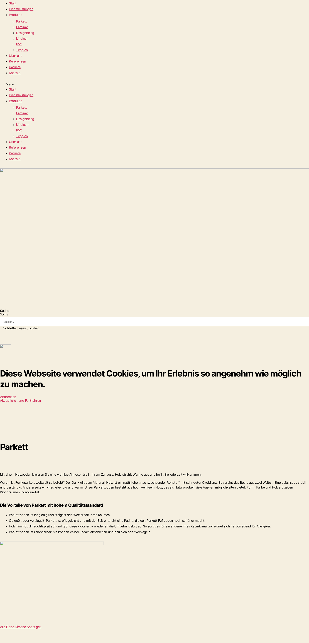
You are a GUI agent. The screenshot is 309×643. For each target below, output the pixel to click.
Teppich (22, 50)
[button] (154, 84)
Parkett (21, 21)
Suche (4, 314)
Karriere (15, 67)
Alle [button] (3, 627)
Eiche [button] (10, 627)
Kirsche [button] (21, 627)
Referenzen (17, 61)
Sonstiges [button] (34, 627)
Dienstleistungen (21, 9)
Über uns (15, 56)
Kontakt (15, 73)
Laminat (22, 27)
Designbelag (25, 33)
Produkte (15, 15)
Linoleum (22, 38)
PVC (19, 44)
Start (12, 3)
